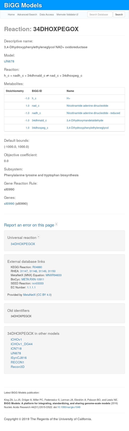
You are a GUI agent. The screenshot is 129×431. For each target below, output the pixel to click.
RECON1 (17, 362)
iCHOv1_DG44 (22, 343)
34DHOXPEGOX (23, 243)
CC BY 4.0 (44, 294)
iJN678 (9, 61)
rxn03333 (38, 283)
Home (11, 14)
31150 (51, 271)
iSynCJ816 (19, 357)
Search (119, 14)
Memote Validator (66, 14)
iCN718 (16, 348)
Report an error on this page (29, 225)
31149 (42, 271)
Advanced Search (27, 14)
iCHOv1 (16, 339)
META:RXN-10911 (33, 279)
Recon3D (18, 366)
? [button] (56, 224)
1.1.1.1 (31, 287)
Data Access (47, 14)
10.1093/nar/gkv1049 (68, 407)
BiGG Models (23, 5)
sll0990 (9, 203)
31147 (24, 271)
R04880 (37, 267)
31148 (33, 271)
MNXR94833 (53, 275)
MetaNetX (29, 294)
